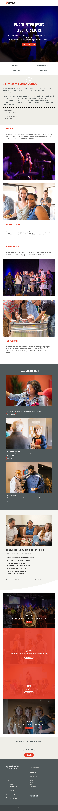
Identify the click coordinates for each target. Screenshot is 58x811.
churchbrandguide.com (16, 808)
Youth (31, 789)
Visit (31, 784)
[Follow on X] (34, 796)
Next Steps (10, 458)
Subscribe (29, 755)
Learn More (29, 657)
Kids (31, 788)
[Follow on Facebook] (31, 796)
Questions (9, 501)
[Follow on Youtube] (37, 796)
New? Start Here (29, 44)
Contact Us (12, 794)
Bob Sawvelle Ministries (15, 798)
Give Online (29, 749)
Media (29, 621)
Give (31, 791)
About (31, 782)
